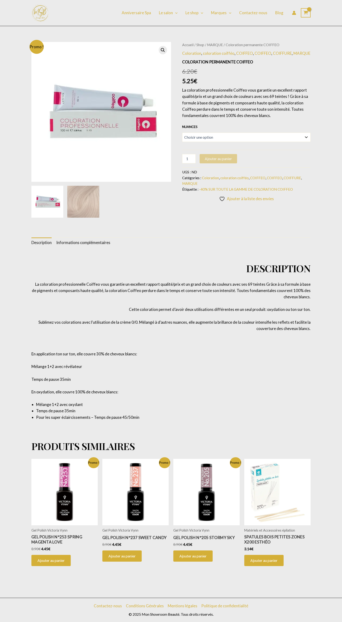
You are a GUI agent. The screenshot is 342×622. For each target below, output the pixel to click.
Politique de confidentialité (224, 605)
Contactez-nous (253, 12)
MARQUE (215, 45)
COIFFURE (282, 53)
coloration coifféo (219, 53)
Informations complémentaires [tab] (83, 242)
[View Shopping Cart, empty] (306, 12)
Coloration (191, 53)
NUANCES (190, 127)
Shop (200, 45)
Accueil (188, 45)
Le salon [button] (166, 12)
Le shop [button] (191, 12)
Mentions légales (182, 605)
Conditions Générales (145, 605)
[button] (175, 12)
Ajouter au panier (218, 158)
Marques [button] (219, 12)
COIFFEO (244, 53)
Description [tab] (41, 242)
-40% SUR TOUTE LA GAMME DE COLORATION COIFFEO (246, 189)
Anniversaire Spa (136, 12)
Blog (279, 12)
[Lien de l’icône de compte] (294, 13)
